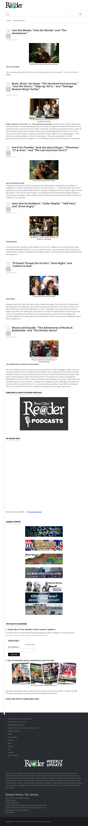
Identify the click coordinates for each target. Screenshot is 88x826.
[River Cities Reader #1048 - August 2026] (44, 475)
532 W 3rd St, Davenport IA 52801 (17, 798)
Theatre (10, 740)
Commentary (12, 737)
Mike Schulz (13, 40)
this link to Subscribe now (25, 698)
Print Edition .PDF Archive (17, 722)
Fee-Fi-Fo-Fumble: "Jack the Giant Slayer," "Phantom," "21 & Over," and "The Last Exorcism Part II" (46, 149)
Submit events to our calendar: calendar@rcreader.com (25, 808)
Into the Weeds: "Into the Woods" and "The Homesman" (39, 31)
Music (10, 743)
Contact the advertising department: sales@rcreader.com (26, 805)
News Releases (13, 755)
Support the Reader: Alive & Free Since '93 (23, 728)
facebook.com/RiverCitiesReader (17, 810)
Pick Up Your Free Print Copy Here (20, 719)
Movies (10, 746)
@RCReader (9, 812)
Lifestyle (11, 752)
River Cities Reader (35, 512)
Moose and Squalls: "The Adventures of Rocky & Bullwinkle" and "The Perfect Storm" (42, 329)
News (10, 734)
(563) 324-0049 (10, 800)
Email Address (14, 647)
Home (8, 21)
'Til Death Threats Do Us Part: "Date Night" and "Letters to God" (42, 264)
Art (9, 749)
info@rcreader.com (12, 803)
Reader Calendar (14, 731)
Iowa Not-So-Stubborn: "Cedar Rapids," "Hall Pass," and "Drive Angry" (44, 205)
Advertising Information (16, 725)
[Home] (13, 5)
